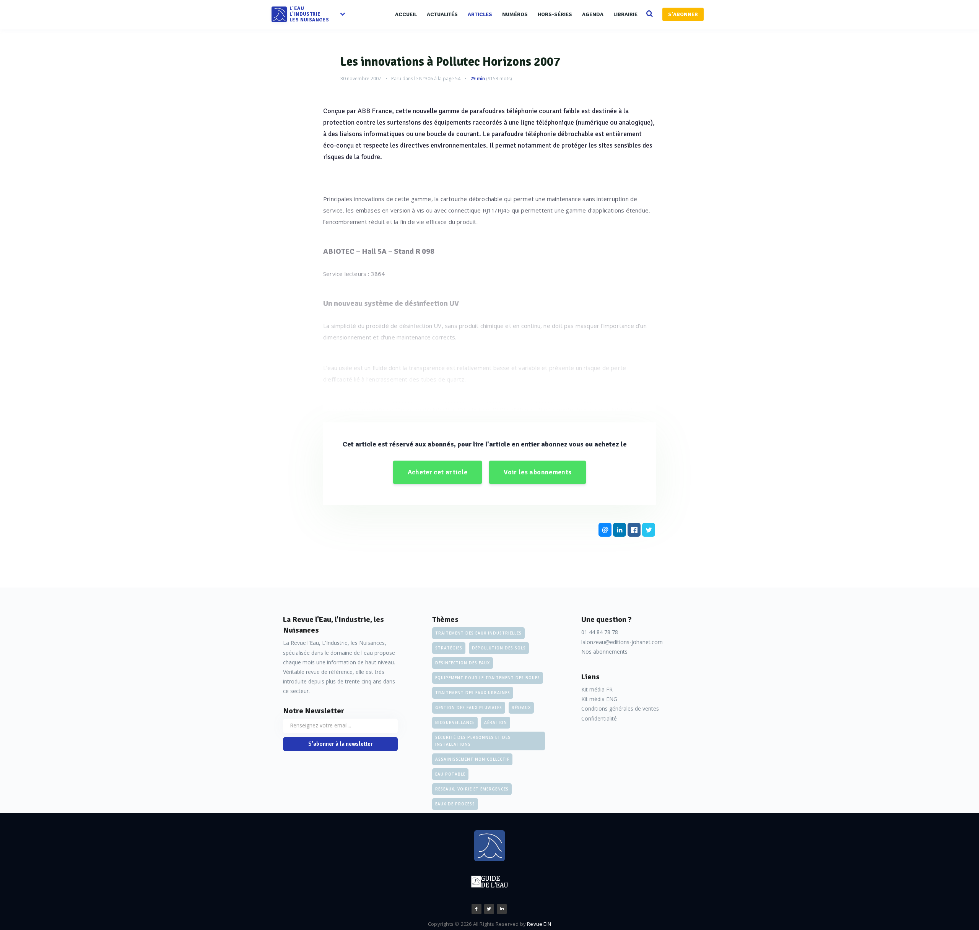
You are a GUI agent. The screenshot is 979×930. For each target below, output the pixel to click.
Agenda (592, 14)
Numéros (515, 14)
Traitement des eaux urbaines (472, 692)
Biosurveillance (455, 722)
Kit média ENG (599, 699)
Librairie (625, 14)
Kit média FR (597, 689)
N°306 (426, 78)
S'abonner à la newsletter (340, 743)
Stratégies (448, 648)
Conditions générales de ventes (620, 708)
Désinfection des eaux (462, 662)
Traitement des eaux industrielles (478, 633)
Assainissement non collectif (472, 759)
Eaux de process (455, 804)
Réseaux (521, 707)
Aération (495, 722)
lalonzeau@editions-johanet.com (622, 642)
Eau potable (450, 774)
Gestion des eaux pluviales (468, 707)
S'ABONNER (683, 14)
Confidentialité (599, 718)
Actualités (442, 14)
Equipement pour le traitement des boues (487, 677)
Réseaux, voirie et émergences (472, 789)
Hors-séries (555, 14)
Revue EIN (539, 923)
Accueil (406, 14)
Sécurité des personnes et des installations (473, 741)
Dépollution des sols (499, 648)
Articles (480, 14)
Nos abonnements (604, 651)
